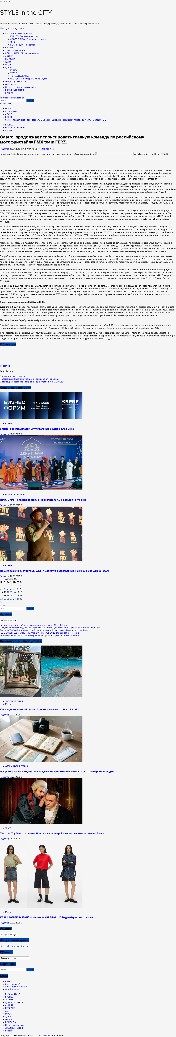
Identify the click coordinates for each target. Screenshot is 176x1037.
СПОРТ (14, 42)
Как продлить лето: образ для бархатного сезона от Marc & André (33, 625)
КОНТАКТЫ (10, 84)
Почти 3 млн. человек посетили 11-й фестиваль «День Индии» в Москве (43, 499)
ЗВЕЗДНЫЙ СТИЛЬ (14, 90)
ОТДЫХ (16, 81)
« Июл (3, 605)
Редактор (5, 148)
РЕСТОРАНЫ (28, 78)
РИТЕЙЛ (9, 93)
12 (8, 592)
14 (14, 592)
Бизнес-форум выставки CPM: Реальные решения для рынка (37, 428)
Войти (8, 981)
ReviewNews (44, 1035)
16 (21, 592)
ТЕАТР (13, 73)
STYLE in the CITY (26, 12)
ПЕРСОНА (10, 59)
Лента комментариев (16, 986)
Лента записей (12, 984)
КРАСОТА (24, 36)
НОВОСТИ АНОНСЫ (15, 127)
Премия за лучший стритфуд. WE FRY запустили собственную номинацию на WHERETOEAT (55, 570)
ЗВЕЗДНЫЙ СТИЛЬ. (14, 701)
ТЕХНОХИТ (15, 50)
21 (14, 595)
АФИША (9, 56)
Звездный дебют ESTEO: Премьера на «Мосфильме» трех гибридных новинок (40, 635)
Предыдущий (30, 379)
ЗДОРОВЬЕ (28, 39)
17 (1, 595)
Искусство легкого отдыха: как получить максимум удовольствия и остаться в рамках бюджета (50, 627)
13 (11, 592)
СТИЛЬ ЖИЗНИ (18, 33)
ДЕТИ (8, 61)
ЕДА (22, 44)
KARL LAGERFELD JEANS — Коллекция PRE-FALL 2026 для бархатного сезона (39, 633)
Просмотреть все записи (12, 376)
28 (14, 598)
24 (1, 598)
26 (8, 598)
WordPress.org (12, 989)
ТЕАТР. (8, 828)
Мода (8, 704)
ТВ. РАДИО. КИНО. (19, 76)
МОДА (8, 64)
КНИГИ (13, 70)
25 (5, 598)
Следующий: (32, 381)
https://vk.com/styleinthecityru (15, 946)
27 (11, 598)
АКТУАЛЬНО (6, 103)
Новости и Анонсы (20, 87)
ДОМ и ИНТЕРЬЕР (22, 53)
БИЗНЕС (9, 47)
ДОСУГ (8, 67)
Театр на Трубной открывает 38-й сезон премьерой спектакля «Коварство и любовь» (44, 630)
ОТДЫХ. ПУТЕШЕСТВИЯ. (17, 766)
